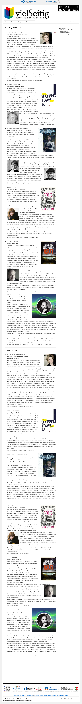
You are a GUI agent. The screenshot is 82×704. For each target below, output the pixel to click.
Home (7, 22)
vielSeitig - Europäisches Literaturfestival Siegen (16, 698)
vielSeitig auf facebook (65, 32)
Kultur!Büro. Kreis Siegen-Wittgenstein (68, 29)
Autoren (13, 22)
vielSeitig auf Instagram (65, 34)
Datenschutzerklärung (27, 700)
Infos (32, 22)
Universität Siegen (64, 31)
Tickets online (37, 80)
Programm (21, 22)
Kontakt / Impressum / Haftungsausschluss (12, 700)
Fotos (27, 22)
